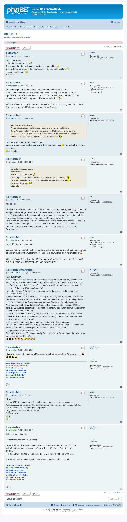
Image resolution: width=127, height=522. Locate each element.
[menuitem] (23, 22)
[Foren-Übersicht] (18, 10)
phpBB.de (74, 511)
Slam (92, 197)
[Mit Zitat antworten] (83, 53)
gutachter (10, 33)
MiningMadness (96, 270)
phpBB (55, 509)
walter (92, 52)
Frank (92, 82)
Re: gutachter (13, 82)
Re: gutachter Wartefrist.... (20, 269)
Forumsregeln (11, 43)
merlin (18, 37)
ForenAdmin (26, 37)
